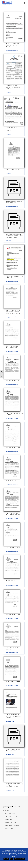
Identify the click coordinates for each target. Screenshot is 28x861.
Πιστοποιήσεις (9, 828)
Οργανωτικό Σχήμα (10, 819)
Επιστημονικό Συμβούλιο (11, 816)
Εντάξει (6, 858)
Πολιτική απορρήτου (19, 858)
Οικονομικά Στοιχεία (10, 822)
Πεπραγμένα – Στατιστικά (12, 825)
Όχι (11, 858)
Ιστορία (7, 810)
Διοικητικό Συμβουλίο (10, 813)
